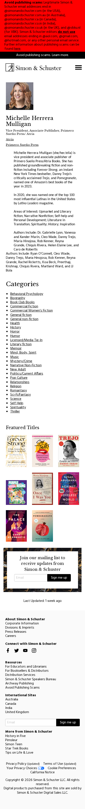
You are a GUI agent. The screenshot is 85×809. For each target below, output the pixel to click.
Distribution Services (20, 675)
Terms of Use (59, 764)
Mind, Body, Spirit (23, 353)
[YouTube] (25, 654)
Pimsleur (11, 740)
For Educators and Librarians (26, 667)
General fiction (21, 315)
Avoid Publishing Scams (22, 688)
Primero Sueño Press (22, 145)
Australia (11, 699)
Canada (10, 704)
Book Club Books (22, 302)
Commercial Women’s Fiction (31, 311)
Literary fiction (21, 344)
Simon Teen (13, 744)
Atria (10, 139)
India (8, 708)
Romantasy (18, 390)
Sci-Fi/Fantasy (20, 395)
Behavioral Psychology (26, 294)
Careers (10, 636)
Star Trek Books (16, 748)
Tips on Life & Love (19, 753)
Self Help (16, 403)
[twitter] (16, 654)
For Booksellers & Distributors (27, 671)
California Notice (42, 772)
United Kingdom (17, 712)
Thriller (15, 411)
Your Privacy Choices (22, 768)
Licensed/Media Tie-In (26, 340)
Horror (15, 332)
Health (15, 323)
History (15, 327)
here (17, 49)
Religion (15, 386)
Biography (17, 298)
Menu (78, 67)
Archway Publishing (19, 683)
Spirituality (18, 407)
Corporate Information (22, 623)
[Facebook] (7, 654)
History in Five (15, 736)
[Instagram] (34, 654)
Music (14, 357)
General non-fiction (24, 319)
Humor (15, 336)
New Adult (18, 369)
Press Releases (15, 632)
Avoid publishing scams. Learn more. (42, 55)
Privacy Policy (23, 764)
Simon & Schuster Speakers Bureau (30, 679)
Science (15, 399)
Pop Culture (18, 378)
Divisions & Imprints (19, 628)
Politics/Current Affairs (26, 374)
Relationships (19, 382)
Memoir (16, 348)
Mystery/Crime (21, 361)
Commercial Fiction (24, 306)
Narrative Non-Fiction (26, 365)
